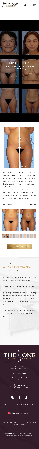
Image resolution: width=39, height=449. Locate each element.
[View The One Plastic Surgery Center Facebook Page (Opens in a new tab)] (20, 398)
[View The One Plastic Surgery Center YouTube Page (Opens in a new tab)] (26, 398)
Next (32, 204)
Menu (34, 5)
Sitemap (5, 422)
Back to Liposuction (19, 247)
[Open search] (25, 5)
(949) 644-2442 (24, 440)
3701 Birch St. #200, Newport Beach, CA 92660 (18, 286)
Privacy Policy (13, 422)
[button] (29, 5)
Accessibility (22, 422)
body (15, 73)
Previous (8, 204)
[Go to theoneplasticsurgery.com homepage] (11, 5)
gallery (8, 73)
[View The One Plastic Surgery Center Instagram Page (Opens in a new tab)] (13, 398)
